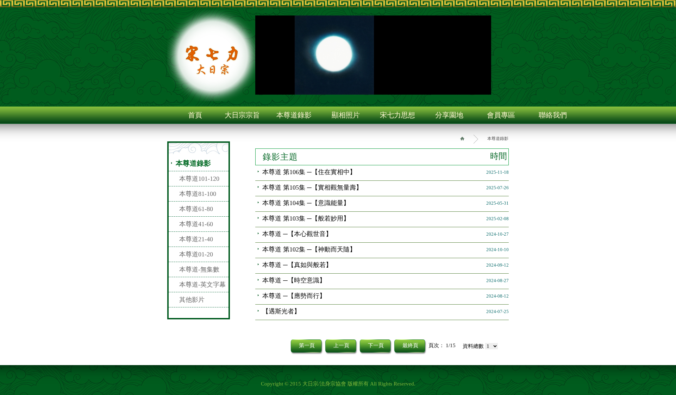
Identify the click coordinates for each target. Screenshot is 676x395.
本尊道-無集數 (199, 269)
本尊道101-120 (199, 178)
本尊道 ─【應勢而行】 (294, 295)
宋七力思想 (397, 115)
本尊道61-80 (196, 208)
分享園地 (449, 115)
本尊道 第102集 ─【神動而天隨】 (309, 249)
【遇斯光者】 (281, 311)
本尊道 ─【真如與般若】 (297, 264)
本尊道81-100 (197, 193)
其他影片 (192, 299)
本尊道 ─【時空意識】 (294, 280)
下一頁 (376, 345)
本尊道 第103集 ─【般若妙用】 (306, 218)
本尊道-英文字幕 (202, 284)
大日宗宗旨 (242, 115)
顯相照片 (346, 115)
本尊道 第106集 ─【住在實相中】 (309, 172)
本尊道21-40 (196, 239)
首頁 (195, 115)
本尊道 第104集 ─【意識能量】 (306, 202)
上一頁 (341, 345)
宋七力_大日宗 (213, 55)
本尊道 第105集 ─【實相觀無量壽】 (312, 187)
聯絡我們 (553, 115)
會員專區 (501, 115)
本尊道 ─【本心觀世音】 (297, 233)
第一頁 (307, 345)
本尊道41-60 (196, 224)
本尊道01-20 (196, 254)
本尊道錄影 (294, 115)
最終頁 (410, 345)
